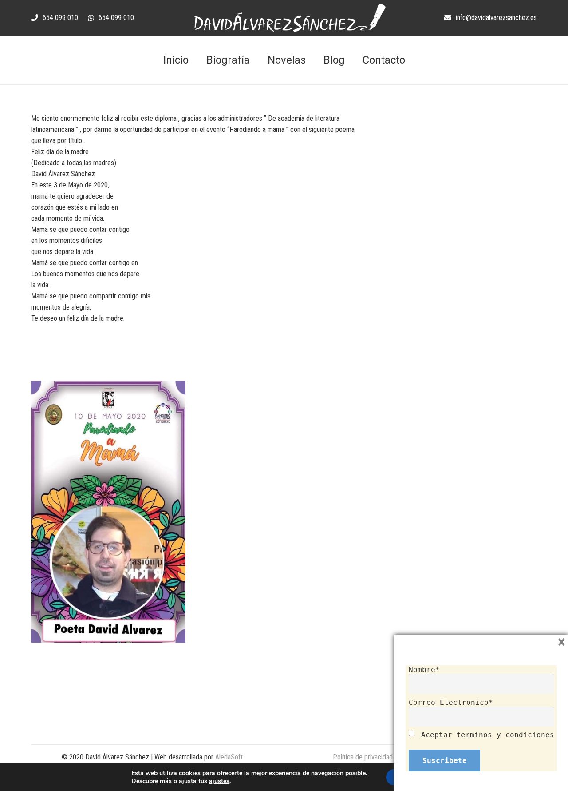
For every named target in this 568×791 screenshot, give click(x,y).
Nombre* (424, 669)
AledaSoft (229, 757)
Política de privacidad (363, 757)
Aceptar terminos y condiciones (487, 735)
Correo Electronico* (451, 702)
